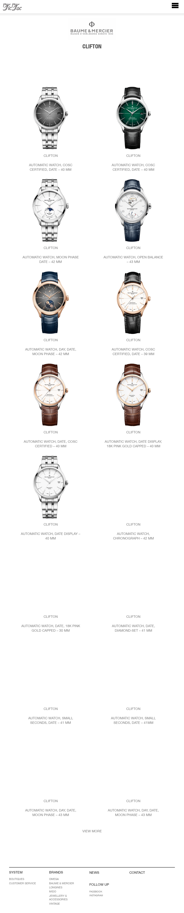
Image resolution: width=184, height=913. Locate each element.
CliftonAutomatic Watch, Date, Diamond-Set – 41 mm (133, 624)
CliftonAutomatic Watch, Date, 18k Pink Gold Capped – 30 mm (50, 624)
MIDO (52, 891)
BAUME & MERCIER (61, 883)
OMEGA (54, 879)
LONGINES (55, 887)
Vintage (54, 903)
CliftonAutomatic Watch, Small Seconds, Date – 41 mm (50, 716)
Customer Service (22, 883)
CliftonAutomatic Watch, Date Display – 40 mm (50, 531)
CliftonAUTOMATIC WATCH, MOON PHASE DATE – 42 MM (51, 255)
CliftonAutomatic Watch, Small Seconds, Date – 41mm (133, 716)
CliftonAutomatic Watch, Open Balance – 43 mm (133, 255)
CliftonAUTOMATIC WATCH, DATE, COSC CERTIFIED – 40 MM (50, 439)
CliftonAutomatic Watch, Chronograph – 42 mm (133, 531)
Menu (177, 7)
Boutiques (16, 879)
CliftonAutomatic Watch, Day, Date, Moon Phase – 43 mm (50, 808)
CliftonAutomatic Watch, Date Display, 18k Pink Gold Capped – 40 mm (133, 439)
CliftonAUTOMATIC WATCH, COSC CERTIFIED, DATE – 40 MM (50, 163)
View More (92, 831)
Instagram (96, 895)
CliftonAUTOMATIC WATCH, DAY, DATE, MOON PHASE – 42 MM (50, 347)
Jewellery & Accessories (58, 897)
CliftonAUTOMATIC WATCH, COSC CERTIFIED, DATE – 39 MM (133, 347)
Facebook (95, 891)
